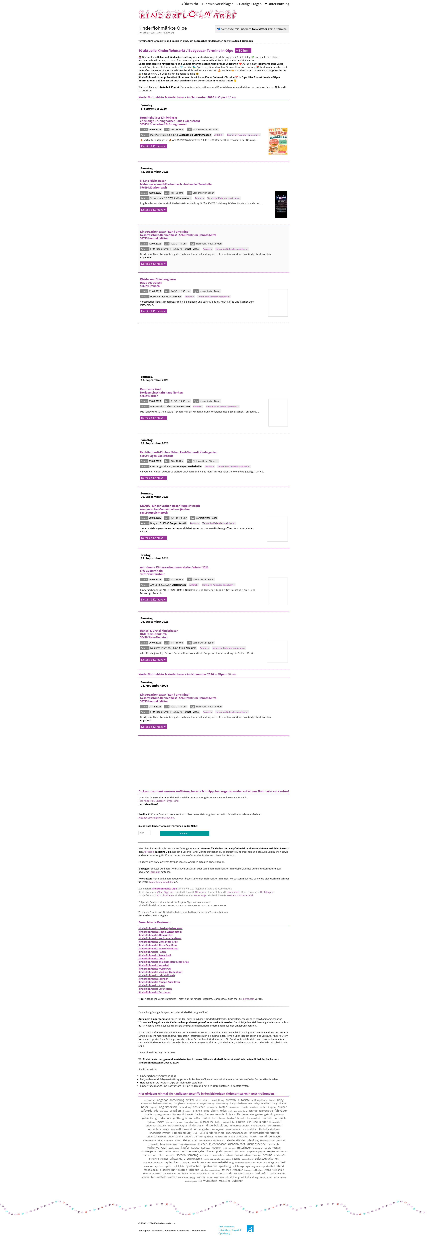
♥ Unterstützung (277, 4)
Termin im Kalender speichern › (243, 135)
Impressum (170, 1230)
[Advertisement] (213, 346)
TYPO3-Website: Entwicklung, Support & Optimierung (230, 1230)
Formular (155, 871)
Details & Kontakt (152, 146)
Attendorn (191, 892)
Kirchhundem (155, 895)
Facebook (157, 1230)
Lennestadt (223, 892)
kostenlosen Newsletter (161, 882)
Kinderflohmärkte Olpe (162, 28)
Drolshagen (257, 892)
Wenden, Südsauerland (230, 895)
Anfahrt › (219, 135)
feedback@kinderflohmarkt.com (156, 817)
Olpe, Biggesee (156, 892)
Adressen (148, 851)
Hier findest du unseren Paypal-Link (158, 800)
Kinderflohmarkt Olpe (164, 888)
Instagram (144, 1230)
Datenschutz (183, 1230)
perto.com (248, 998)
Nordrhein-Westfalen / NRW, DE (156, 32)
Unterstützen (199, 1230)
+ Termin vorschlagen (217, 4)
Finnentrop (190, 895)
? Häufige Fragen (249, 4)
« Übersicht (189, 4)
